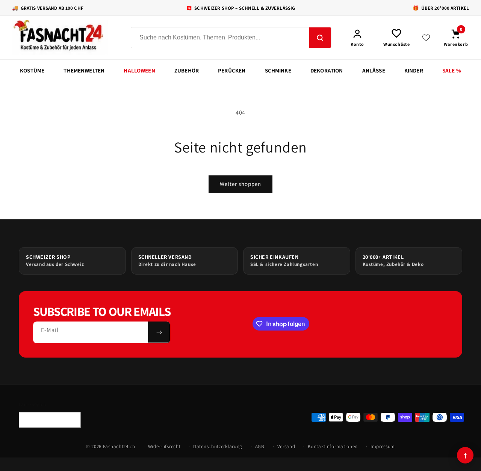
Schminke (278, 70)
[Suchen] (320, 37)
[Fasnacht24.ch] (64, 37)
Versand (286, 446)
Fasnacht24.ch (119, 446)
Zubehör (186, 70)
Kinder (413, 70)
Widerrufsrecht (164, 446)
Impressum (383, 446)
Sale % (451, 70)
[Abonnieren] (159, 332)
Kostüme (32, 70)
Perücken (231, 70)
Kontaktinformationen (333, 446)
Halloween (139, 70)
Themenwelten (84, 70)
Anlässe (373, 70)
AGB (260, 446)
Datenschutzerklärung (217, 446)
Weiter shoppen (240, 183)
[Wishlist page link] (426, 37)
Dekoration (326, 70)
